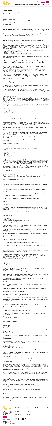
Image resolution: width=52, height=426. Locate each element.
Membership (17, 4)
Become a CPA (37, 4)
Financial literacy (37, 410)
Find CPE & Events (22, 4)
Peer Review (17, 411)
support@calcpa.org (43, 110)
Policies (10, 421)
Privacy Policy (4, 421)
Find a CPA (43, 4)
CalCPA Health (28, 410)
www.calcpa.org (8, 127)
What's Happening (32, 4)
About (27, 407)
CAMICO (27, 411)
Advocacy (27, 4)
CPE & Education (17, 407)
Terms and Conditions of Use (17, 105)
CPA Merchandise (28, 414)
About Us (47, 4)
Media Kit (8, 419)
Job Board (16, 410)
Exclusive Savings (18, 414)
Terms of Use (7, 421)
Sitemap (4, 419)
